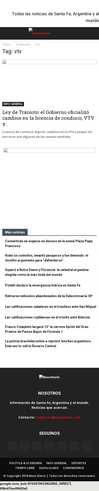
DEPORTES (78, 463)
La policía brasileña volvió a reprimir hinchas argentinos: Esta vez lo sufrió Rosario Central (48, 343)
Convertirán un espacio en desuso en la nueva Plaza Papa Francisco (49, 243)
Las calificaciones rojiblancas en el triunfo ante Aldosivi (47, 317)
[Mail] (49, 446)
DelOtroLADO (49, 468)
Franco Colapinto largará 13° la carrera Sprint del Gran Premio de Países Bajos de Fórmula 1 (46, 329)
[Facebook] (12, 446)
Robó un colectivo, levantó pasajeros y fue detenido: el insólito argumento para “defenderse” (46, 258)
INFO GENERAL (13, 104)
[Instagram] (37, 446)
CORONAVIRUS (73, 468)
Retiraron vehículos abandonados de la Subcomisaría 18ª (49, 296)
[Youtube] (86, 446)
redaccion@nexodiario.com (58, 417)
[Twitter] (74, 446)
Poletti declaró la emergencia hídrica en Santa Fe (42, 285)
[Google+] (24, 446)
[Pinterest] (62, 446)
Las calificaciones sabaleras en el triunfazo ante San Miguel (50, 306)
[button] (92, 33)
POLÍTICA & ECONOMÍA (25, 463)
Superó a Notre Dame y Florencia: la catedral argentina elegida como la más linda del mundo (47, 272)
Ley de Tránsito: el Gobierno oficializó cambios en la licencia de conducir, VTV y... (48, 118)
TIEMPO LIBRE (25, 468)
